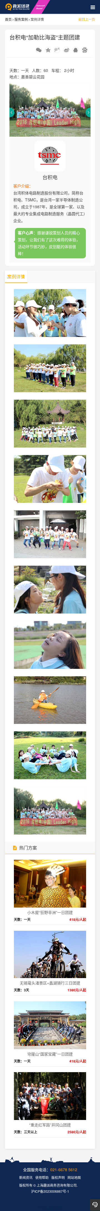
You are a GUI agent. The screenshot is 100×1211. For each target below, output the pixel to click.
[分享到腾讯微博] (57, 50)
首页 (8, 19)
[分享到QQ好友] (75, 50)
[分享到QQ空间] (48, 50)
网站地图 (74, 1177)
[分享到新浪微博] (66, 50)
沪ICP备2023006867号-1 (50, 1191)
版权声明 (58, 1177)
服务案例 (21, 19)
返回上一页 (86, 19)
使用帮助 (42, 1177)
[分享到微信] (39, 50)
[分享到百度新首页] (84, 50)
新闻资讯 (25, 1177)
